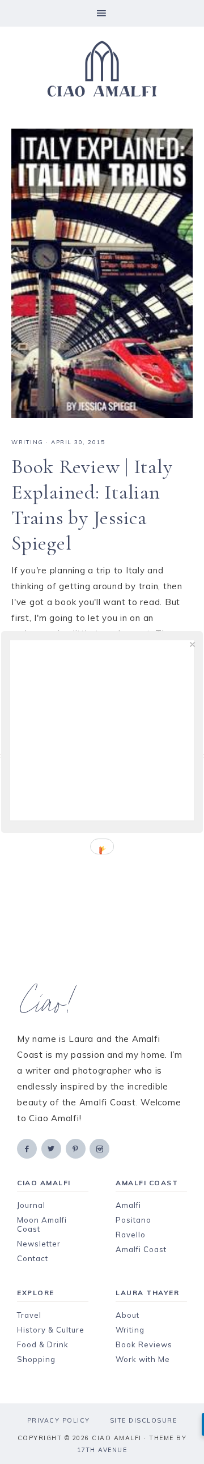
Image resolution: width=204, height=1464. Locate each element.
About (127, 1315)
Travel (29, 1315)
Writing (130, 1329)
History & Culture (50, 1329)
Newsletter (39, 1243)
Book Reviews (144, 1344)
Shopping (36, 1359)
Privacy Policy (58, 1420)
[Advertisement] (102, 871)
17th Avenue (102, 1450)
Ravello (131, 1234)
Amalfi (128, 1205)
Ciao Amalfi (102, 69)
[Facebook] (28, 1148)
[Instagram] (100, 1148)
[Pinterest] (76, 1148)
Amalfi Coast (141, 1249)
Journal (31, 1205)
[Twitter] (52, 1148)
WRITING (27, 442)
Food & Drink (43, 1344)
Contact (32, 1258)
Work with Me (143, 1359)
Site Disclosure (143, 1420)
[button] (102, 13)
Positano (133, 1219)
